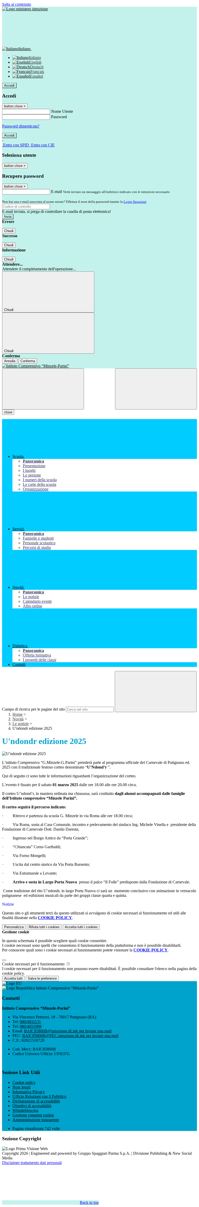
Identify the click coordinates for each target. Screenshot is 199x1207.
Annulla (9, 361)
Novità (18, 719)
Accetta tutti (81, 927)
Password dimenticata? (20, 126)
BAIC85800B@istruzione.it (67, 1031)
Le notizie (20, 723)
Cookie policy (23, 1082)
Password (59, 117)
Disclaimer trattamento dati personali (32, 1162)
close (8, 412)
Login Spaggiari (135, 202)
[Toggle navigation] (43, 388)
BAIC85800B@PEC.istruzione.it (70, 1035)
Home (17, 714)
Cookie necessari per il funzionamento (34, 964)
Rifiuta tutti (44, 927)
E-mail (56, 191)
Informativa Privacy (28, 1092)
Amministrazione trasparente (35, 1119)
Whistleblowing (25, 1110)
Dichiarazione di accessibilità (36, 1101)
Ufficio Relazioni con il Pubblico (39, 1096)
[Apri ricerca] (156, 388)
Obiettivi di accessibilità (31, 1106)
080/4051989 (30, 1026)
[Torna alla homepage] (99, 366)
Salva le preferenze (42, 978)
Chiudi (8, 231)
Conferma (27, 361)
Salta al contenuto (16, 4)
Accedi (9, 85)
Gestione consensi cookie (33, 1115)
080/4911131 (30, 1021)
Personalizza (14, 927)
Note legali (21, 1087)
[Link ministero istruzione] (25, 9)
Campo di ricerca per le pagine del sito (33, 709)
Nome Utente (62, 111)
